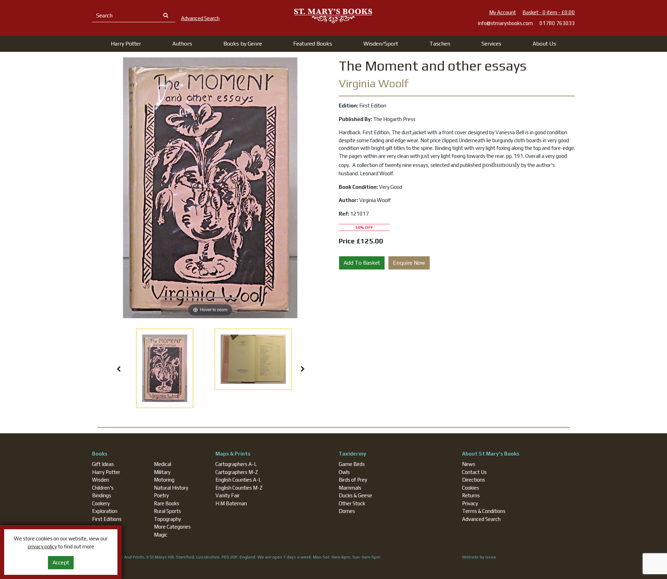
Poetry (161, 495)
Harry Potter (106, 472)
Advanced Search (481, 519)
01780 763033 (557, 23)
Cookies (470, 488)
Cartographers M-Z (236, 472)
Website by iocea (479, 557)
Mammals (350, 488)
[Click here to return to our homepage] (333, 16)
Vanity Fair (227, 495)
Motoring (164, 480)
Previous (118, 369)
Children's (103, 488)
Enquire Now (409, 262)
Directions (473, 480)
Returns (471, 495)
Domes (347, 511)
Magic (160, 535)
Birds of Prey (353, 480)
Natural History (171, 488)
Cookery (101, 503)
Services (491, 43)
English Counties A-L (238, 480)
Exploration (104, 511)
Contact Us (474, 472)
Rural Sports (167, 511)
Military (162, 472)
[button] (126, 44)
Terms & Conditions (483, 511)
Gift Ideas (103, 464)
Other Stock (352, 503)
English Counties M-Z (239, 488)
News (468, 464)
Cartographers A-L (236, 464)
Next (302, 369)
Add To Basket (362, 262)
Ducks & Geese (355, 495)
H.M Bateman (231, 503)
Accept (60, 562)
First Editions (107, 519)
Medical (162, 464)
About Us (544, 43)
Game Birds (352, 464)
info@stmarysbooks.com (505, 23)
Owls (344, 472)
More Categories (172, 527)
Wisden (100, 480)
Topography (167, 519)
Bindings (101, 495)
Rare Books (166, 503)
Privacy (470, 503)
